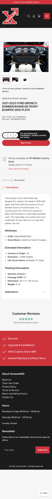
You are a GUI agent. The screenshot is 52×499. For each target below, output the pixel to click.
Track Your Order (10, 383)
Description (12, 187)
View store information (18, 169)
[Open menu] (47, 16)
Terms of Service (10, 390)
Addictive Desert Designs (14, 98)
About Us (6, 379)
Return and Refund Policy (14, 393)
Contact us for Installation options (26, 2)
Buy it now (26, 143)
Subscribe (42, 450)
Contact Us (7, 397)
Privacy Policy (9, 386)
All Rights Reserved (35, 466)
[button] (8, 180)
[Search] (29, 16)
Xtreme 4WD (21, 466)
